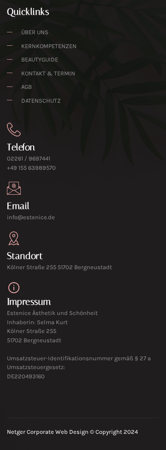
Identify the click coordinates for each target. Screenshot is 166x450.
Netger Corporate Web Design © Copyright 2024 (72, 431)
